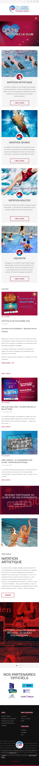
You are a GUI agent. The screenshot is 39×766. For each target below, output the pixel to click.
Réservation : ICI (8, 363)
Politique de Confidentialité (9, 718)
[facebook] (37, 1)
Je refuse (15, 761)
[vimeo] (31, 1)
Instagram (24, 732)
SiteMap (4, 725)
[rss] (28, 1)
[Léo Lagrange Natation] (19, 9)
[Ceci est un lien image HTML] (19, 303)
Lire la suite (19, 103)
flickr (22, 734)
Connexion (24, 716)
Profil (22, 721)
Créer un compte (25, 718)
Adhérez (8, 595)
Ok (4, 761)
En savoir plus (19, 504)
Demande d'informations (8, 723)
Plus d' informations (19, 765)
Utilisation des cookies (8, 721)
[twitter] (34, 1)
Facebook (23, 730)
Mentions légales (6, 716)
